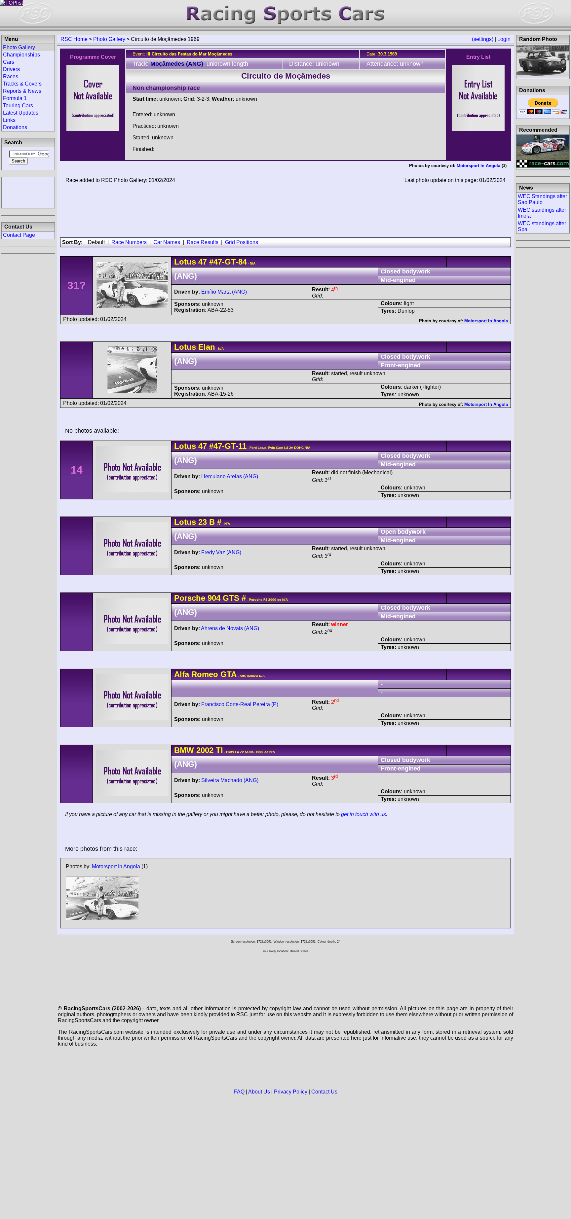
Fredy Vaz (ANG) (221, 552)
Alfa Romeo (196, 674)
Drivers (11, 69)
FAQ (239, 1091)
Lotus (185, 261)
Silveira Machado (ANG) (229, 780)
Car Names (166, 242)
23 (202, 522)
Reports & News (22, 91)
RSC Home (74, 39)
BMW (184, 750)
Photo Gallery (109, 39)
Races (10, 76)
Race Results (202, 242)
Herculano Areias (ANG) (229, 476)
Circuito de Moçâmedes (285, 75)
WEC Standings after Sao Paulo (542, 199)
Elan (206, 346)
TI (218, 750)
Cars (8, 62)
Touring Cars (18, 105)
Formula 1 (15, 98)
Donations (15, 127)
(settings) (482, 39)
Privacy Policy (290, 1091)
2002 (204, 750)
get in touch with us (363, 814)
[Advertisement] (28, 192)
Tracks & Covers (22, 84)
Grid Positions (241, 242)
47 (202, 261)
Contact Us (324, 1091)
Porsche (189, 597)
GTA (228, 674)
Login (504, 39)
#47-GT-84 (228, 261)
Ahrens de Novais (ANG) (230, 628)
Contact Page (19, 235)
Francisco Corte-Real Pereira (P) (239, 704)
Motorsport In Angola (478, 165)
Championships (21, 54)
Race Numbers (129, 242)
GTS (229, 597)
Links (9, 120)
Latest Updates (20, 113)
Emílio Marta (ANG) (224, 292)
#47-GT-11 (228, 446)
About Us (259, 1091)
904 (214, 597)
